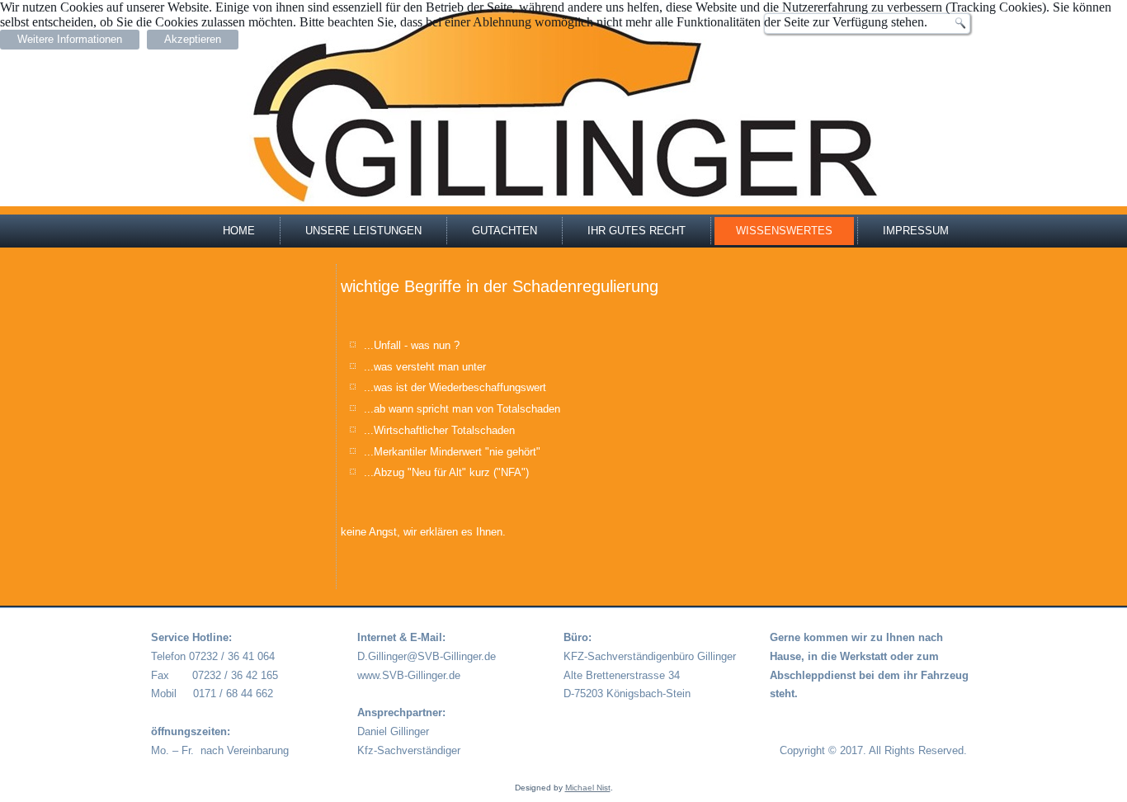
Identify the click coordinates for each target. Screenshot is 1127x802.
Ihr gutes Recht (636, 230)
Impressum (916, 230)
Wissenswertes (784, 230)
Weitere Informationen (69, 39)
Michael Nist (588, 787)
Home (239, 230)
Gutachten (504, 230)
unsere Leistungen (363, 230)
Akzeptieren (192, 39)
